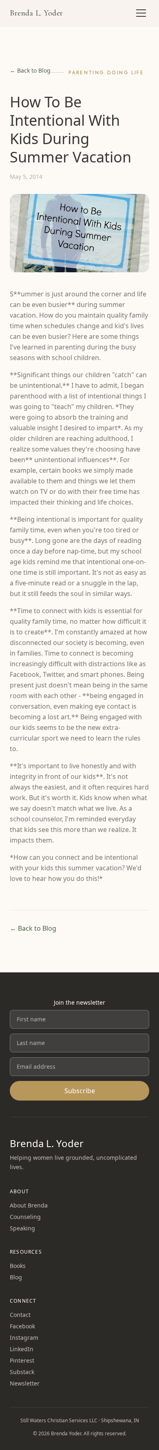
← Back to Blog (30, 70)
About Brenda (29, 1205)
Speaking (22, 1228)
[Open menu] (141, 13)
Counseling (25, 1217)
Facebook (22, 1326)
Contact (20, 1315)
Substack (22, 1372)
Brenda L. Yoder (36, 13)
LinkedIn (21, 1349)
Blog (16, 1277)
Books (18, 1266)
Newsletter (25, 1383)
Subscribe (79, 1090)
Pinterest (22, 1360)
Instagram (24, 1337)
